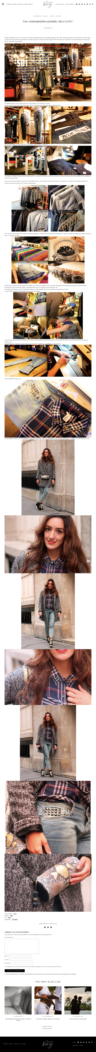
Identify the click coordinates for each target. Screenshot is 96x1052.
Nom (6, 956)
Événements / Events (40, 16)
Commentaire (9, 937)
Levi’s (14, 914)
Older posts (47, 1026)
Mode (10, 1043)
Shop (74, 1042)
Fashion (9, 4)
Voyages (23, 1043)
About (81, 1045)
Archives (75, 1045)
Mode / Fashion (56, 16)
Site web (7, 963)
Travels (14, 4)
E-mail (7, 959)
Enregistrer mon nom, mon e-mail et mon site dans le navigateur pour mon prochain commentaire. (33, 966)
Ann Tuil (14, 919)
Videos (26, 4)
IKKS (11, 915)
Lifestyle (20, 4)
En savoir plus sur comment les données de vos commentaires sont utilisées (54, 974)
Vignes (9, 917)
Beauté (6, 1043)
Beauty (31, 4)
